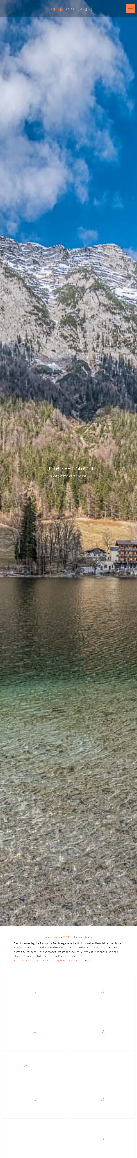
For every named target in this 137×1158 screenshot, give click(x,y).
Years (57, 937)
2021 (66, 937)
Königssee (20, 947)
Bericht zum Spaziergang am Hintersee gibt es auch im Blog (47, 960)
